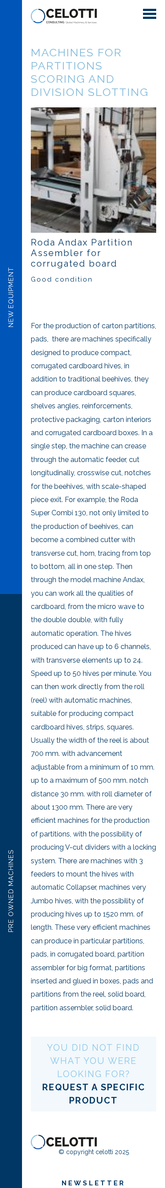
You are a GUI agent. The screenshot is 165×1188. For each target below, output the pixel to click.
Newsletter (93, 1183)
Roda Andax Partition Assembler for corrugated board (82, 253)
